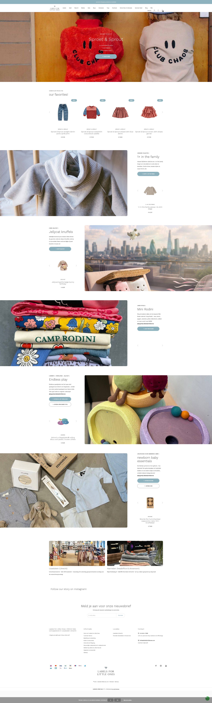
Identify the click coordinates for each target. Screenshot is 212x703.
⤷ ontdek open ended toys (60, 404)
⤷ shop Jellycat (60, 249)
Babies (83, 8)
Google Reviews (115, 689)
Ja (110, 700)
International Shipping (89, 643)
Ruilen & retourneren (89, 640)
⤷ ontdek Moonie (148, 480)
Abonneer (120, 615)
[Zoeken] (158, 10)
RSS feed (112, 681)
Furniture (114, 8)
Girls (89, 8)
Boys (94, 8)
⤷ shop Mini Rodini (148, 328)
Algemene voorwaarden (89, 650)
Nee (117, 700)
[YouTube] (166, 666)
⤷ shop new (106, 56)
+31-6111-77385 (144, 633)
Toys (108, 8)
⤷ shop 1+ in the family (148, 174)
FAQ (152, 8)
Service (149, 10)
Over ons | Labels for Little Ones (92, 633)
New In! (76, 8)
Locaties (116, 629)
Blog (146, 8)
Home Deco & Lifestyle (126, 8)
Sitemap (86, 652)
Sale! (70, 8)
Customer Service (88, 635)
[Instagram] (161, 666)
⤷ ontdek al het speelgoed (60, 399)
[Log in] (154, 10)
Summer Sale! (138, 8)
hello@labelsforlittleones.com (147, 640)
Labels (64, 8)
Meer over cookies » (128, 700)
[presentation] (49, 112)
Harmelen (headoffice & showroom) (122, 635)
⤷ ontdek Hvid (148, 486)
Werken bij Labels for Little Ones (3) (92, 647)
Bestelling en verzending (90, 638)
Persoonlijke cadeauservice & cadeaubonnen (95, 645)
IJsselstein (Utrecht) (118, 633)
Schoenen (101, 8)
